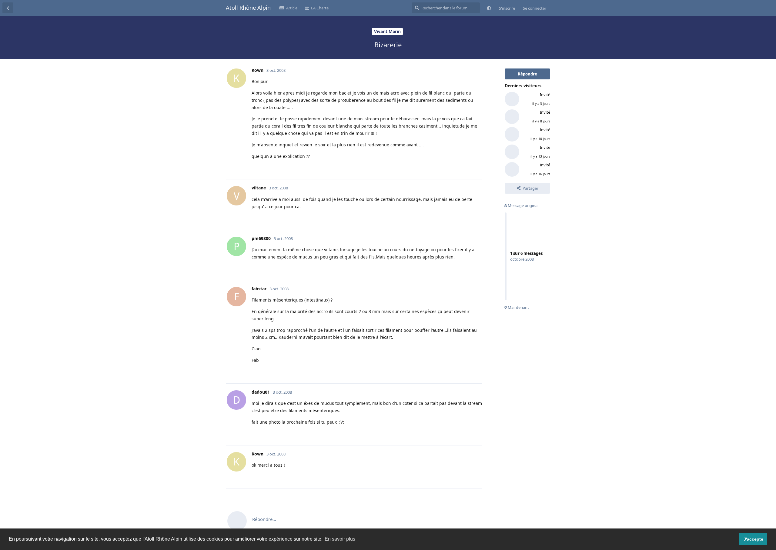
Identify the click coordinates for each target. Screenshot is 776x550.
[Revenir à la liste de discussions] (7, 7)
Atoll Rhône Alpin (248, 7)
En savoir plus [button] (340, 539)
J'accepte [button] (753, 539)
